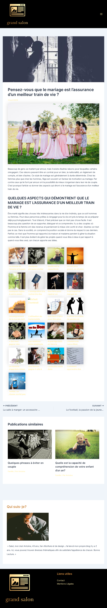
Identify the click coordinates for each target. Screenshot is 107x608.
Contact (61, 580)
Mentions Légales (65, 584)
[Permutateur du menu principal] (101, 14)
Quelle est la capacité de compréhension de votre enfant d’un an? (74, 466)
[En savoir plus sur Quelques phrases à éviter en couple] (30, 444)
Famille (11, 471)
